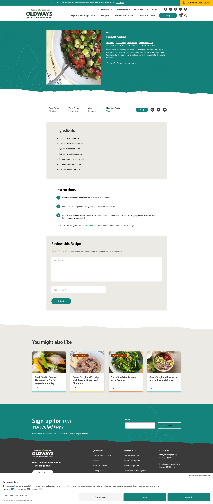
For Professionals (103, 9)
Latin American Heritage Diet (135, 470)
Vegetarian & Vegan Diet (115, 45)
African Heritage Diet (132, 460)
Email (127, 419)
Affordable (110, 43)
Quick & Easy (121, 43)
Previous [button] (51, 2)
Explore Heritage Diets (83, 15)
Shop (168, 15)
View (108, 111)
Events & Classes (124, 15)
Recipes (105, 15)
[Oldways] (39, 13)
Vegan (144, 45)
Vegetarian (152, 45)
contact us (89, 225)
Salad (128, 45)
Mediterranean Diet (146, 43)
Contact (155, 9)
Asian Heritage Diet (131, 465)
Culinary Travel (147, 15)
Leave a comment (129, 63)
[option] (90, 3)
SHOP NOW (120, 3)
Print (142, 110)
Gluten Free (136, 45)
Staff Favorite (132, 43)
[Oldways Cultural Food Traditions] (165, 9)
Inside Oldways (140, 9)
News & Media (122, 9)
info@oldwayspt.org (168, 454)
